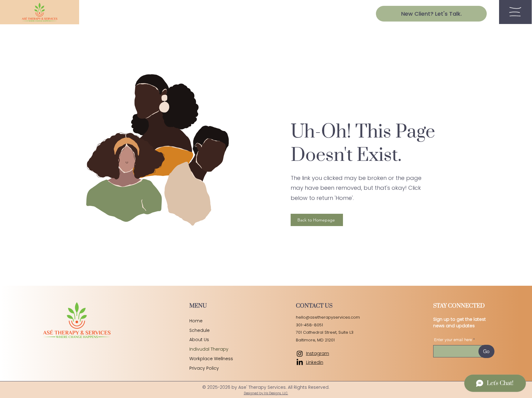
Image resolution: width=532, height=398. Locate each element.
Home (196, 321)
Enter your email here (453, 340)
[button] (515, 11)
